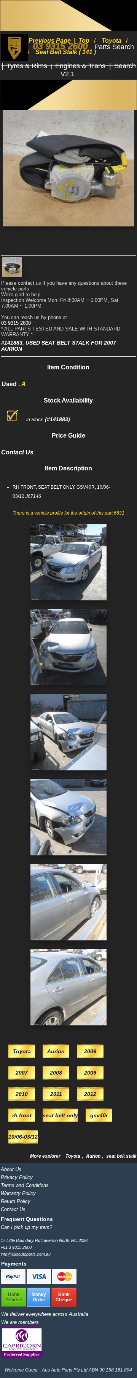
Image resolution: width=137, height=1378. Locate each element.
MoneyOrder (39, 1297)
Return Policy (15, 1201)
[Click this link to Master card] (64, 1282)
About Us (11, 1169)
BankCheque (64, 1297)
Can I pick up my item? (26, 1227)
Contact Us (13, 1209)
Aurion (94, 1156)
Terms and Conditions (25, 1185)
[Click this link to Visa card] (39, 1282)
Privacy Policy (17, 1177)
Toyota (73, 1156)
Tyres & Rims (27, 66)
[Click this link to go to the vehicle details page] (68, 602)
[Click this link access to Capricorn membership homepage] (21, 1356)
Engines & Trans (81, 66)
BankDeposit (13, 1297)
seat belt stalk (121, 1156)
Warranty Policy (18, 1193)
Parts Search (114, 47)
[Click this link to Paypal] (14, 1282)
